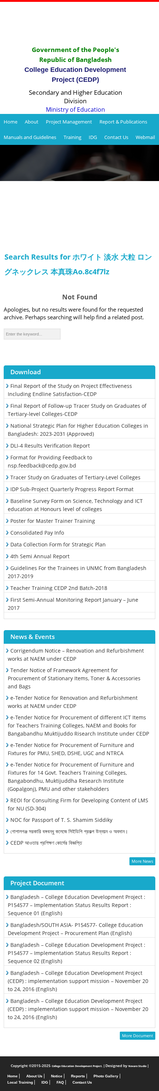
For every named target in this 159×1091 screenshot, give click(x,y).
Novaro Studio (137, 1066)
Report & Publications (123, 121)
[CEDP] (79, 23)
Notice (56, 1076)
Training (72, 137)
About (31, 121)
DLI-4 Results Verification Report (50, 445)
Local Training (20, 1082)
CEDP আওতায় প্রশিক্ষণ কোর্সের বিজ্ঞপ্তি (46, 842)
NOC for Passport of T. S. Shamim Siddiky (61, 819)
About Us (34, 1076)
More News (142, 861)
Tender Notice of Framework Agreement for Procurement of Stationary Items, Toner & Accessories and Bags (74, 678)
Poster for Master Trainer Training (52, 520)
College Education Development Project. (77, 1066)
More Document (137, 1035)
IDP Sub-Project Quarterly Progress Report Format (71, 489)
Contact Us (116, 137)
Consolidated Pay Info (37, 532)
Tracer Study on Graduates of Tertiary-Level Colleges (75, 477)
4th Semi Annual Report (40, 556)
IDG (93, 137)
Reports (78, 1076)
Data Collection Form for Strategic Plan (58, 544)
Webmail (145, 137)
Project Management (69, 121)
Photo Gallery (106, 1076)
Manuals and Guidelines (30, 137)
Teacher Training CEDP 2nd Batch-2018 (58, 587)
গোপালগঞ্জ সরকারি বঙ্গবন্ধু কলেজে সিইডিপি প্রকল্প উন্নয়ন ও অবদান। (69, 831)
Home (10, 121)
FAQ (60, 1082)
